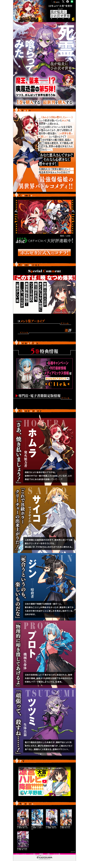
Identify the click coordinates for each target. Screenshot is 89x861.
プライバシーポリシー (48, 855)
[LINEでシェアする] (72, 1)
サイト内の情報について (40, 855)
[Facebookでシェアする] (67, 1)
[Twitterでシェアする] (63, 1)
